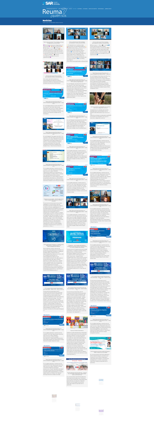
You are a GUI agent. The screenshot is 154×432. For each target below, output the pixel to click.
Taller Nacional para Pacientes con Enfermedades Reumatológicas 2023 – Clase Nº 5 (77, 147)
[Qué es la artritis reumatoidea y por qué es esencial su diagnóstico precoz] (100, 98)
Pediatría (60, 8)
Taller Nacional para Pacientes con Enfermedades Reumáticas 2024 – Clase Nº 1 (100, 74)
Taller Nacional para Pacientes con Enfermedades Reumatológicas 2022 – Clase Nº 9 (100, 241)
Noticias (75, 8)
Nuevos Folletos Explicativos (77, 330)
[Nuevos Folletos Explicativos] (77, 322)
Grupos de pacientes (93, 8)
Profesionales (101, 8)
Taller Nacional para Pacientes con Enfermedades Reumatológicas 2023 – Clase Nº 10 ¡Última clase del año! (77, 80)
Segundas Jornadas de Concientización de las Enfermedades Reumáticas (53, 397)
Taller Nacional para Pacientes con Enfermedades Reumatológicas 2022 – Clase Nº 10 (77, 211)
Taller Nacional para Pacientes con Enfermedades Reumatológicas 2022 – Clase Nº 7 (53, 329)
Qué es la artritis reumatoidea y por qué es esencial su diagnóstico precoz (100, 107)
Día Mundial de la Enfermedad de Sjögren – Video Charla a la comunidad (100, 352)
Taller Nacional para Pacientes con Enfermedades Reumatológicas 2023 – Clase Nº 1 (100, 205)
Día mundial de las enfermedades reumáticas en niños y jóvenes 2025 (77, 42)
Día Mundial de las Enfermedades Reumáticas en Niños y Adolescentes (53, 76)
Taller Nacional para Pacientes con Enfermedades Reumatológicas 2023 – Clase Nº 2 (77, 179)
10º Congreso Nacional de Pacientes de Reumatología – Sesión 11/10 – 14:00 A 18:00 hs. (77, 288)
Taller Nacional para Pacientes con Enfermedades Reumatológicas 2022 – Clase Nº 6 (53, 360)
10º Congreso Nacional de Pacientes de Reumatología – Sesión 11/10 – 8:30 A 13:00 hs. (53, 289)
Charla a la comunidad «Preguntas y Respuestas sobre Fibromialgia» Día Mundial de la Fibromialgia (100, 412)
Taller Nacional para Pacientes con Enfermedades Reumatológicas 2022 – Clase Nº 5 (100, 382)
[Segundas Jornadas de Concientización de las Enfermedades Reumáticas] (53, 386)
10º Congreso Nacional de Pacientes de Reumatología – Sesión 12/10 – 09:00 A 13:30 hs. (100, 277)
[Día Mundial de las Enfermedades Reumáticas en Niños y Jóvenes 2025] (100, 34)
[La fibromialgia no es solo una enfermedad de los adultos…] (53, 425)
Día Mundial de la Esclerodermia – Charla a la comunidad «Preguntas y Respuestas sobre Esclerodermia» (77, 373)
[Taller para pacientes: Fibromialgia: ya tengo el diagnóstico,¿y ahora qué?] (53, 34)
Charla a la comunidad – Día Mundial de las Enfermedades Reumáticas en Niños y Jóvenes (53, 200)
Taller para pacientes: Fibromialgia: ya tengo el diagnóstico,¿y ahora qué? (53, 43)
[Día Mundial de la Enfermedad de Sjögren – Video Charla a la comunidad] (100, 343)
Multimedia (79, 8)
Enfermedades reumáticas (52, 8)
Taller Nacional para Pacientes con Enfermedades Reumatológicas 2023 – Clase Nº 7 (53, 133)
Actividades (85, 8)
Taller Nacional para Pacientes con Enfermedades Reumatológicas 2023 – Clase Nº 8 (77, 116)
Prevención (65, 8)
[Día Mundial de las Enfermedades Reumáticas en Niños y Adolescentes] (53, 67)
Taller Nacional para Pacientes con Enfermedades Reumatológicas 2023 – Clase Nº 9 (53, 102)
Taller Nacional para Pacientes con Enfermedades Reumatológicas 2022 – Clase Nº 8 (100, 320)
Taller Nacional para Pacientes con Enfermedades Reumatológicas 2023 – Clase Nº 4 (53, 165)
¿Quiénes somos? (108, 8)
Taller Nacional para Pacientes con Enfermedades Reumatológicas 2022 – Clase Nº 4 (77, 404)
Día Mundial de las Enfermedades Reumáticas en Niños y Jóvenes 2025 (100, 43)
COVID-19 (70, 8)
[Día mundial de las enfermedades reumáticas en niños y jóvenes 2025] (77, 34)
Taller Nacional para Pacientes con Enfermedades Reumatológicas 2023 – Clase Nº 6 (100, 137)
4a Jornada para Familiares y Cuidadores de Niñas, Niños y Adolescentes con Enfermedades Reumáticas (53, 245)
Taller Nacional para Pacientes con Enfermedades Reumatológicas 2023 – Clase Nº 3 (100, 169)
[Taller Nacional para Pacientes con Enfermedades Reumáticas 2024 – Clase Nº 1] (100, 65)
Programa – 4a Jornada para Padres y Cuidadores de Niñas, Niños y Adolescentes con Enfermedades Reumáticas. (77, 246)
